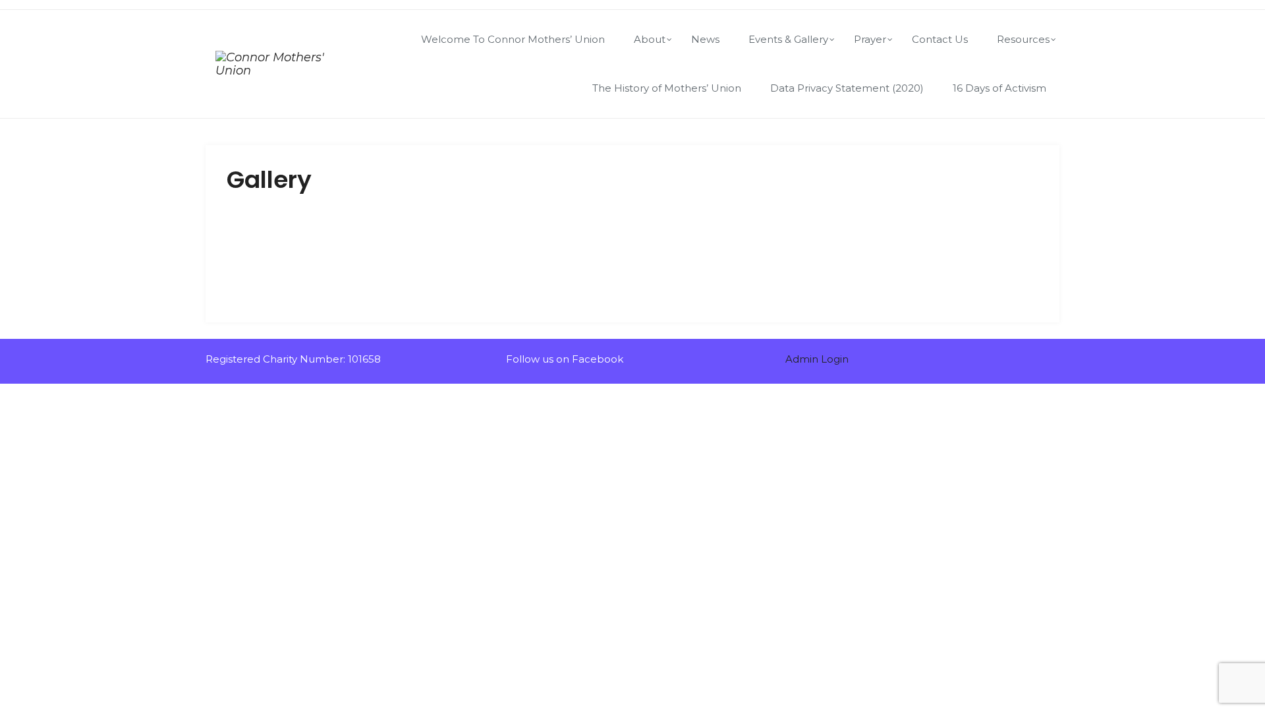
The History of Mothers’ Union (666, 88)
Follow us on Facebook (563, 359)
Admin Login (817, 359)
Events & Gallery (788, 39)
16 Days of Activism (999, 88)
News (705, 39)
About (649, 39)
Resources (1023, 39)
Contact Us (940, 39)
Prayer (870, 39)
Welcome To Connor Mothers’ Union (513, 39)
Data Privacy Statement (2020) (847, 88)
